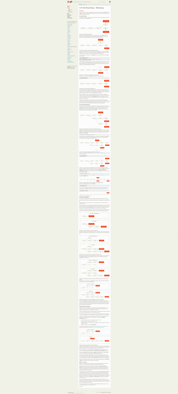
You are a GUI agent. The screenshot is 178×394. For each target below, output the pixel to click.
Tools (68, 13)
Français (68, 30)
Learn (68, 7)
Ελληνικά (68, 31)
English (76, 21)
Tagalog (68, 41)
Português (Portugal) (70, 62)
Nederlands (69, 35)
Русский (68, 36)
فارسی (68, 29)
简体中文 (68, 45)
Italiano (68, 59)
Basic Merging (94, 17)
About (68, 6)
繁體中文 (68, 54)
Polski (68, 50)
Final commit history (104, 188)
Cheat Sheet (70, 9)
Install (68, 16)
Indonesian (69, 58)
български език (69, 25)
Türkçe (68, 42)
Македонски (69, 49)
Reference (69, 15)
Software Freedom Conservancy (106, 392)
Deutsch (68, 26)
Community (69, 17)
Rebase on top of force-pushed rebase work (97, 327)
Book (69, 8)
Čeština (68, 48)
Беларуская (69, 57)
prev (80, 386)
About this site (71, 392)
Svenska (68, 40)
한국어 (68, 34)
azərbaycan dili (69, 24)
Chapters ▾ (81, 4)
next (82, 386)
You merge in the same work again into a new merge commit (98, 326)
